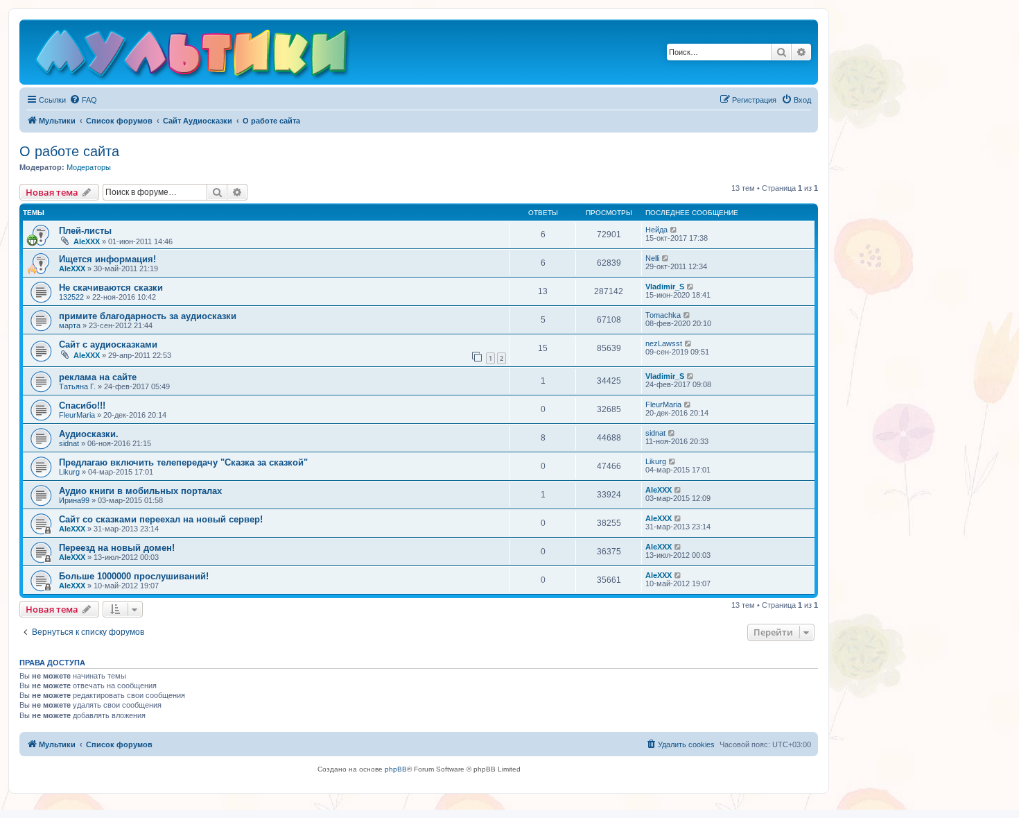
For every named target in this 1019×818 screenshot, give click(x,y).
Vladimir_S (664, 286)
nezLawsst (663, 343)
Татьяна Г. (77, 386)
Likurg (69, 472)
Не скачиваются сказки (111, 287)
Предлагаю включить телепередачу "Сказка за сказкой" (183, 462)
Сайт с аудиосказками (108, 344)
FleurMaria (77, 415)
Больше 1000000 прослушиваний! (134, 576)
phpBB (396, 769)
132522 (71, 297)
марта (69, 325)
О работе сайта (69, 151)
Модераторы (89, 167)
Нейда (656, 229)
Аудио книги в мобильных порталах (140, 491)
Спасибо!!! (82, 405)
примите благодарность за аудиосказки (147, 316)
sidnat (69, 443)
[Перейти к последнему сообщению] (674, 229)
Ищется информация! (107, 259)
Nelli (652, 258)
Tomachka (663, 315)
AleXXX (86, 241)
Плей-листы (85, 230)
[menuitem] (83, 100)
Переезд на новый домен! (117, 548)
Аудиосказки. (89, 434)
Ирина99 (74, 500)
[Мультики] (193, 55)
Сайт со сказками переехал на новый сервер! (161, 519)
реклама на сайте (98, 377)
